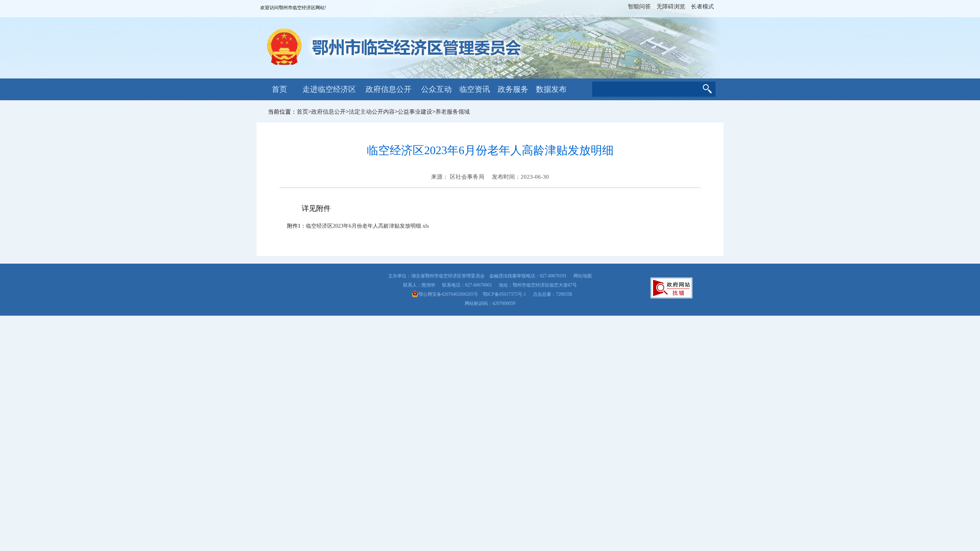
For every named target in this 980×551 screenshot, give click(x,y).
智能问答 (639, 6)
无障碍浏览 (671, 6)
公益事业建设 (415, 112)
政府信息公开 (389, 89)
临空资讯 (474, 89)
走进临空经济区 (329, 89)
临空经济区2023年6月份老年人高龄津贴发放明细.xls (367, 226)
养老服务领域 (452, 112)
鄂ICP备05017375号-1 (504, 294)
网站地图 (582, 276)
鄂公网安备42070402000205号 (448, 294)
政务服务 (513, 89)
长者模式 (702, 6)
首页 (279, 89)
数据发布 (551, 89)
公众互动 (436, 89)
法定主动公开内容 (372, 112)
